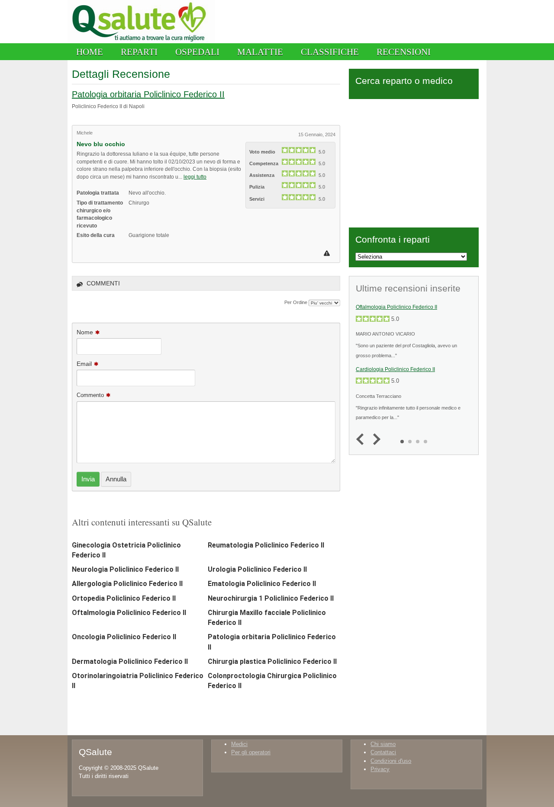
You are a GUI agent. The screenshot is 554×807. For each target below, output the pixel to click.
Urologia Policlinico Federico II (257, 569)
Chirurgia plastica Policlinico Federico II (272, 661)
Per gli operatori (251, 752)
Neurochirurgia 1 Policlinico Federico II (271, 598)
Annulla (116, 479)
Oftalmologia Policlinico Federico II (129, 612)
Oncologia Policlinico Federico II (124, 637)
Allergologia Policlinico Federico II (127, 584)
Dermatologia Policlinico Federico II (130, 661)
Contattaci (383, 752)
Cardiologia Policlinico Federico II (395, 369)
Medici (239, 744)
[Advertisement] (414, 162)
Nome (85, 332)
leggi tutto (195, 176)
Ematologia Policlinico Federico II (262, 584)
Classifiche (330, 52)
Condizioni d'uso (390, 761)
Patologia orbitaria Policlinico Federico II (148, 94)
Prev (362, 439)
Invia (88, 479)
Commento (90, 395)
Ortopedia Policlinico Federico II (124, 598)
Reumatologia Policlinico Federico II (266, 545)
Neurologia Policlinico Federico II (125, 569)
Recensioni (404, 52)
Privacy (380, 769)
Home (89, 52)
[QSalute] (141, 41)
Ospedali (197, 52)
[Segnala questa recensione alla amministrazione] (327, 253)
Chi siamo (383, 744)
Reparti (139, 52)
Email (84, 363)
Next (374, 439)
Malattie (260, 52)
